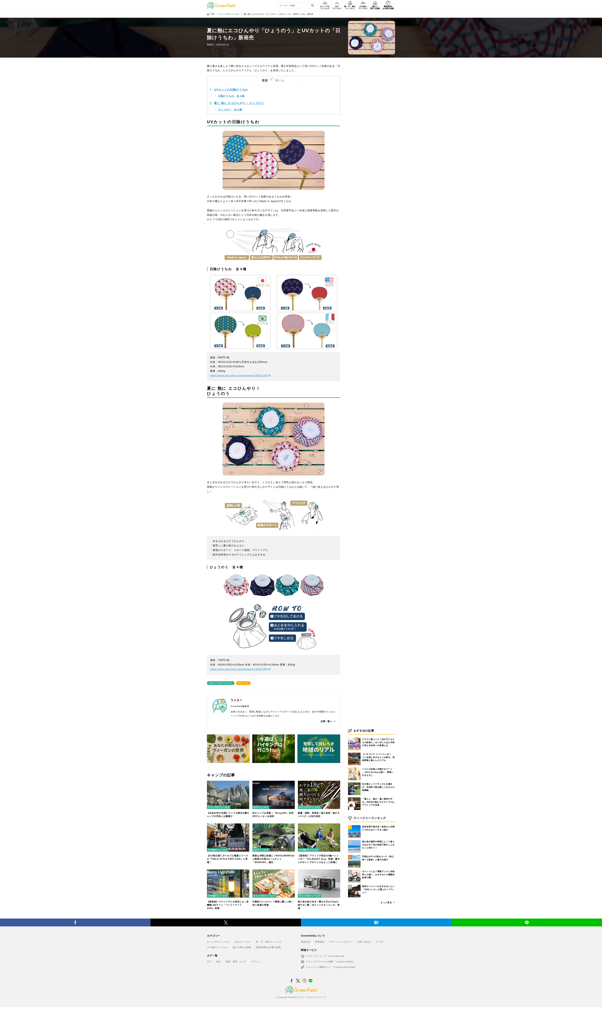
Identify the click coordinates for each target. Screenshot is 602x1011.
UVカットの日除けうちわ (231, 89)
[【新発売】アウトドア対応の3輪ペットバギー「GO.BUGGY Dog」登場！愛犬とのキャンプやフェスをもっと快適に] (319, 825)
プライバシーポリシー (340, 942)
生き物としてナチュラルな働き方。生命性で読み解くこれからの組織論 (378, 787)
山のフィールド (261, 807)
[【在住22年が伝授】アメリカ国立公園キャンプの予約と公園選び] (228, 782)
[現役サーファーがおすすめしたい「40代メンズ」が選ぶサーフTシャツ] (354, 885)
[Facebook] (75, 922)
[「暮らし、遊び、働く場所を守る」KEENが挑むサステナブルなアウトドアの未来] (354, 797)
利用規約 (319, 942)
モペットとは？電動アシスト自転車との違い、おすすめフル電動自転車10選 (378, 874)
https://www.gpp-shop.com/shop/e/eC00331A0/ (239, 375)
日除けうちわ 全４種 (231, 96)
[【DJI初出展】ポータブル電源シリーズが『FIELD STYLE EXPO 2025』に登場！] (228, 825)
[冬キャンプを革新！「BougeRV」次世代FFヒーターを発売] (273, 782)
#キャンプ (243, 683)
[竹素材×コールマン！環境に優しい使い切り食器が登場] (273, 871)
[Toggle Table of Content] (277, 80)
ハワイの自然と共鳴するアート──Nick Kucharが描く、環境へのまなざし (378, 772)
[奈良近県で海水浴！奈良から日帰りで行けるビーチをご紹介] (354, 825)
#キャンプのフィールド (220, 683)
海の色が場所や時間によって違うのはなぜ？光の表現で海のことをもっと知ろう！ (378, 844)
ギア (209, 961)
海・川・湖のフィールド (268, 942)
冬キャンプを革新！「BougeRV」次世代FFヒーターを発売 (273, 814)
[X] (225, 922)
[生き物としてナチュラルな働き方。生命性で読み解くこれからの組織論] (354, 782)
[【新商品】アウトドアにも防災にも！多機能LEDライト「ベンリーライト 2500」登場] (228, 871)
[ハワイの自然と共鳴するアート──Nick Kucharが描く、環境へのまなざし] (354, 767)
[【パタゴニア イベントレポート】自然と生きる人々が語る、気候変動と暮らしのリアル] (354, 752)
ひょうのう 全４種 (230, 109)
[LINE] (527, 922)
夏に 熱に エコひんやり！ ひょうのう (239, 103)
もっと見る (386, 902)
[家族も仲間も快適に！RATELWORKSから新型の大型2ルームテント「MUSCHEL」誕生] (273, 825)
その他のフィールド (217, 850)
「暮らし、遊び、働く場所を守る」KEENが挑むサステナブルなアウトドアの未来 (378, 802)
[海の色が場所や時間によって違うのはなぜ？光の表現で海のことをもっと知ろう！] (354, 840)
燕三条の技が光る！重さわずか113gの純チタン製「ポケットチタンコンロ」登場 (319, 904)
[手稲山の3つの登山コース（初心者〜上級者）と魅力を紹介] (354, 855)
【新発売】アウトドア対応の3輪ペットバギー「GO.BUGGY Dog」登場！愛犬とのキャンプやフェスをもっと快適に (319, 858)
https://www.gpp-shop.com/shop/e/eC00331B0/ (239, 669)
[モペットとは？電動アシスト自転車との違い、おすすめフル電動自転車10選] (354, 870)
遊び (218, 961)
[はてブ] (376, 922)
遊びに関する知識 (242, 947)
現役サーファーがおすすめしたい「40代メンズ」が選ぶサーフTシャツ (378, 889)
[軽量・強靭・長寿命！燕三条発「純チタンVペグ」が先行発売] (319, 782)
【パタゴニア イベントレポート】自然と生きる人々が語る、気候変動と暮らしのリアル (378, 757)
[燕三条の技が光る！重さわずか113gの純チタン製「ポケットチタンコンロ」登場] (319, 871)
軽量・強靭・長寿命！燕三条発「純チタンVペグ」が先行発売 (319, 814)
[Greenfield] (221, 4)
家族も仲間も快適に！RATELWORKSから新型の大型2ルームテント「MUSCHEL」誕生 (273, 858)
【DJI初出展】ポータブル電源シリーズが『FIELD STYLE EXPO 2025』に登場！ (227, 858)
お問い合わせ (364, 942)
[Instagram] (304, 979)
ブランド (256, 961)
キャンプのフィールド (219, 807)
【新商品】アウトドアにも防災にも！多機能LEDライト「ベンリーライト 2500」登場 (228, 904)
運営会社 (305, 942)
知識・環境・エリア (236, 961)
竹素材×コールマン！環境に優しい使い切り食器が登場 (272, 903)
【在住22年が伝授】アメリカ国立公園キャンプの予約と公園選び (228, 814)
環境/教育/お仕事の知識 (268, 947)
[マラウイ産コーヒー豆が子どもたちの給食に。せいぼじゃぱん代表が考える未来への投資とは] (354, 737)
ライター (380, 942)
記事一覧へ (326, 721)
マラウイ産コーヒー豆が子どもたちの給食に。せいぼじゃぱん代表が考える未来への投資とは (378, 742)
